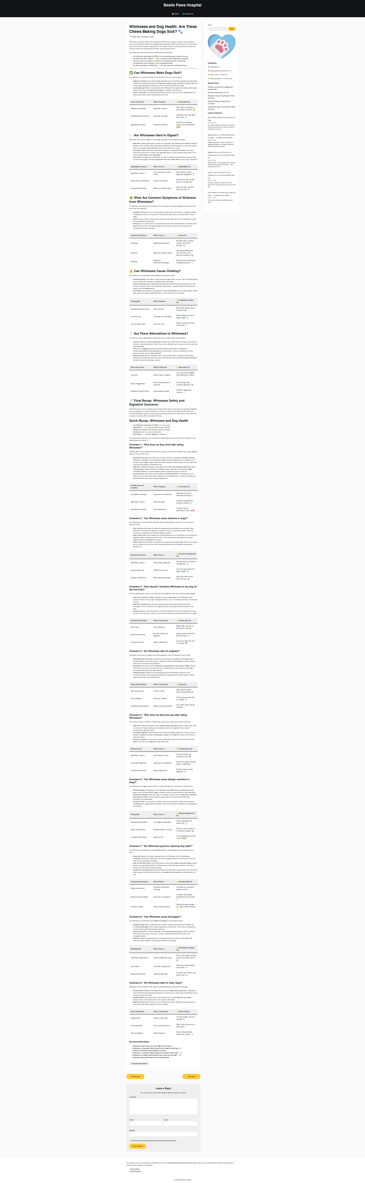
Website (132, 1130)
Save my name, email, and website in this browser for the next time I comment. (153, 1140)
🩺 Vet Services (227, 78)
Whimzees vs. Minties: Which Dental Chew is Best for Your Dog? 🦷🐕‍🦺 (157, 1055)
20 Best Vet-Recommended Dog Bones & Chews (149, 1050)
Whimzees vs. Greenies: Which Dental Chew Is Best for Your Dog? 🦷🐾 (157, 1053)
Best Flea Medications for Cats (218, 92)
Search (210, 25)
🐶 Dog (210, 74)
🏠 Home (175, 14)
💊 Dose (216, 74)
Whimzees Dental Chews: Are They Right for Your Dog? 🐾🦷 (154, 1046)
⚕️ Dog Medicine (213, 67)
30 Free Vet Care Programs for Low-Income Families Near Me (221, 155)
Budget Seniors (213, 135)
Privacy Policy (135, 1169)
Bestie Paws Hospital (183, 4)
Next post (191, 1076)
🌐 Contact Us (187, 14)
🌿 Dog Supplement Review (139, 1063)
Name (131, 1120)
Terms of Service (135, 1171)
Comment (133, 1097)
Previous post (135, 1076)
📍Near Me (223, 74)
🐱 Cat (229, 71)
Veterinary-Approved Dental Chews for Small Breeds (151, 1057)
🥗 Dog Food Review (215, 78)
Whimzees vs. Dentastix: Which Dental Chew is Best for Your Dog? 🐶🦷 (157, 1048)
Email (166, 1120)
